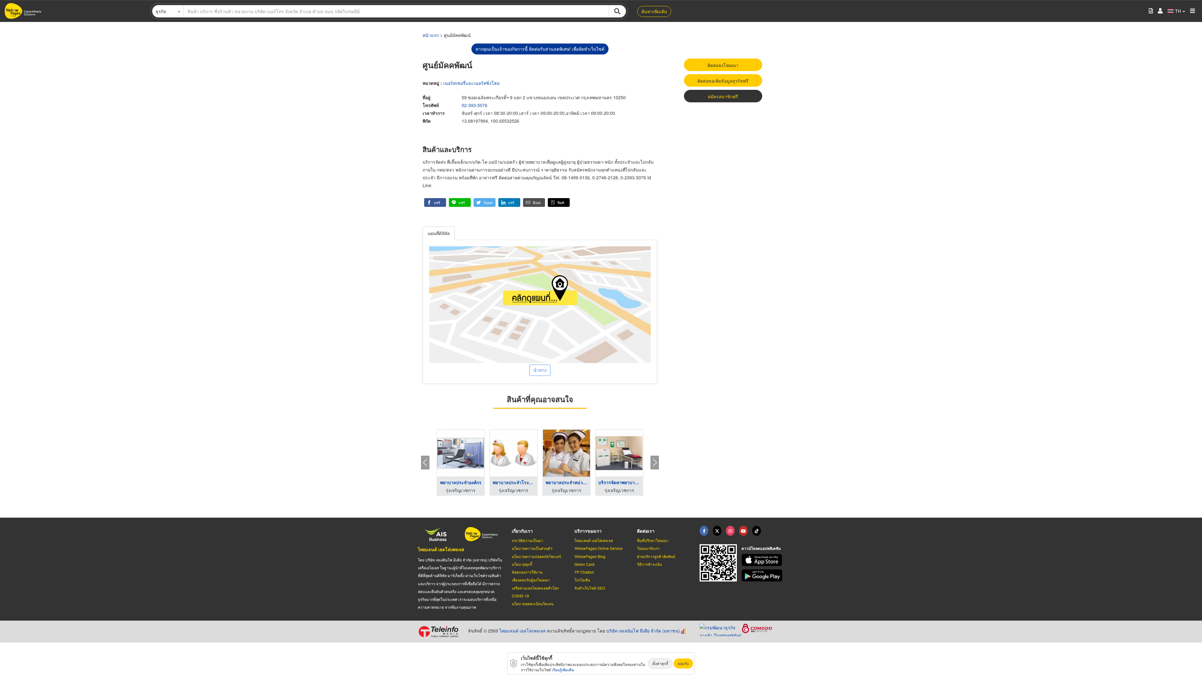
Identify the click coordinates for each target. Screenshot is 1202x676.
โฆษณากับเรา (648, 548)
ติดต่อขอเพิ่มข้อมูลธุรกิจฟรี (722, 81)
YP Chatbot (584, 572)
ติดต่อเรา (646, 531)
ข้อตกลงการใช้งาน (527, 572)
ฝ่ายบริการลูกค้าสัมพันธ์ (656, 556)
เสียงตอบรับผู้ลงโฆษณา (531, 579)
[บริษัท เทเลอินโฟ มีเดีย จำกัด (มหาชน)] (440, 632)
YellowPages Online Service (598, 548)
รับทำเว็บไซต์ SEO (589, 588)
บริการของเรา (588, 531)
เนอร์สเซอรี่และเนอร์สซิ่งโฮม (471, 83)
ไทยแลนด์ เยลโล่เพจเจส (441, 549)
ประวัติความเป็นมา (527, 540)
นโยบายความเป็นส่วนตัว (532, 548)
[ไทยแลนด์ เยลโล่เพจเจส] (717, 531)
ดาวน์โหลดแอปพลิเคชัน (761, 548)
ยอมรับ (683, 663)
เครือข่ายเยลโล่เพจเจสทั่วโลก (535, 588)
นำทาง (540, 370)
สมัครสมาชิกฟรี (723, 96)
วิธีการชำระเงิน (649, 564)
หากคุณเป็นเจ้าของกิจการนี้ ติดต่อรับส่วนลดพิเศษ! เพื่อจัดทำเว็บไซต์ (539, 49)
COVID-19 (520, 595)
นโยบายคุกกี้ (522, 564)
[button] (435, 202)
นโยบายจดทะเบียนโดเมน (532, 603)
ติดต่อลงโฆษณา (722, 65)
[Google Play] (763, 575)
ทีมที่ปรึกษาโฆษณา (653, 540)
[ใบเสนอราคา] (1151, 11)
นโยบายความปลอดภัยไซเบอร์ (536, 556)
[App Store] (763, 560)
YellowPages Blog (589, 556)
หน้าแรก (431, 35)
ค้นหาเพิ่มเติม (654, 11)
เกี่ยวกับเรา (522, 531)
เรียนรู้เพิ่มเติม (563, 669)
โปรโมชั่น (582, 579)
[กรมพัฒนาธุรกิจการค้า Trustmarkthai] (721, 629)
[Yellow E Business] (704, 531)
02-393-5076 (474, 105)
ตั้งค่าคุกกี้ (660, 663)
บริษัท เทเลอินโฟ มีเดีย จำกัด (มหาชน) (643, 630)
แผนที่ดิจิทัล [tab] (439, 233)
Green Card (584, 564)
